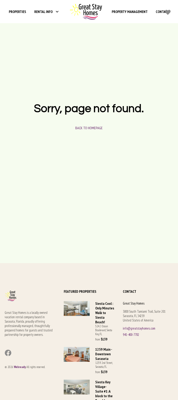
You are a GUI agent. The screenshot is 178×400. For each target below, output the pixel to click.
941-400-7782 (131, 334)
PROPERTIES (17, 11)
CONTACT (162, 11)
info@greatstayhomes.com (139, 328)
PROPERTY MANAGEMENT (130, 11)
